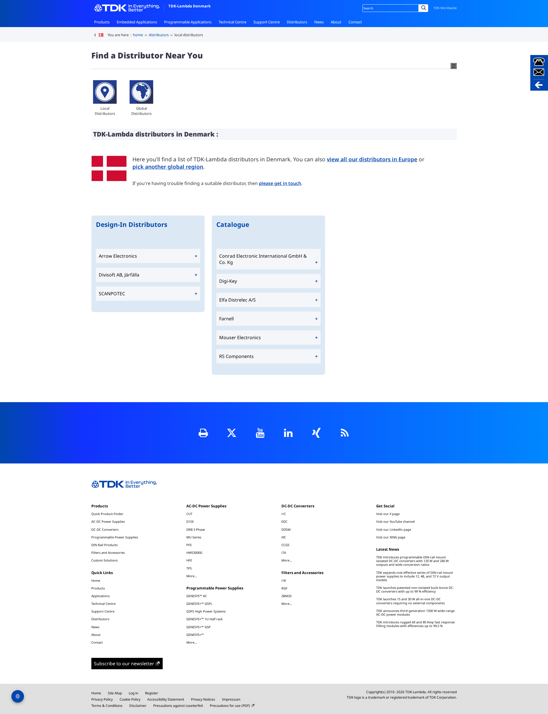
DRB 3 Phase (195, 529)
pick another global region (167, 166)
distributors (159, 34)
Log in (133, 693)
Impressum (231, 699)
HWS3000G (194, 552)
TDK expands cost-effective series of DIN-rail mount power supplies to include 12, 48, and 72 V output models (414, 576)
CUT (189, 514)
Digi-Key (228, 281)
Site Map (115, 693)
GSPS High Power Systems (205, 611)
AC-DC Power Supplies (108, 521)
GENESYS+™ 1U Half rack (204, 619)
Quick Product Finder (107, 514)
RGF (284, 588)
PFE (189, 545)
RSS (345, 433)
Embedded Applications (137, 22)
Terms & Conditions (106, 705)
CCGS (285, 545)
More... (191, 575)
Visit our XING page (390, 537)
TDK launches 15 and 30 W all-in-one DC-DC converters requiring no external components (410, 601)
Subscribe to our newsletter (124, 663)
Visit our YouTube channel (395, 521)
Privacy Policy (102, 699)
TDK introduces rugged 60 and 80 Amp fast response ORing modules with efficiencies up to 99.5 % (415, 624)
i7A (283, 552)
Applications (100, 596)
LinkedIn (288, 433)
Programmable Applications (187, 22)
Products (102, 22)
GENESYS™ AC (196, 596)
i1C (283, 514)
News (319, 22)
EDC (284, 521)
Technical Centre (232, 22)
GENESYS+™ (195, 634)
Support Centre (266, 22)
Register (151, 693)
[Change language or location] (103, 35)
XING (316, 433)
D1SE (190, 521)
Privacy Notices (203, 699)
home (138, 34)
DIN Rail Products (104, 545)
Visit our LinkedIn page (393, 529)
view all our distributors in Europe (372, 159)
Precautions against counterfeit (178, 705)
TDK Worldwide (445, 8)
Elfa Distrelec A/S (237, 300)
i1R (283, 580)
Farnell (226, 319)
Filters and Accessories (108, 552)
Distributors (297, 22)
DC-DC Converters (104, 529)
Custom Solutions (104, 560)
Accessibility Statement (165, 699)
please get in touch (280, 183)
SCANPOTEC (112, 293)
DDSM (286, 529)
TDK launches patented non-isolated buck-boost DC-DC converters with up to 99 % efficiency (415, 589)
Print (203, 433)
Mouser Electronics (240, 337)
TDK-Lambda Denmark (189, 6)
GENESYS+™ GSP (198, 627)
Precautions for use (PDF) (230, 705)
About (336, 22)
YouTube (260, 433)
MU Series (193, 537)
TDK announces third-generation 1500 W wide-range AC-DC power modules (415, 613)
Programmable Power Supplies (114, 537)
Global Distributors (141, 111)
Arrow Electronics (118, 256)
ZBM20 (286, 596)
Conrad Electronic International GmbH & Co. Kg (263, 259)
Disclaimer (137, 705)
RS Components (236, 356)
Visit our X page (388, 514)
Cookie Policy (130, 699)
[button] (539, 73)
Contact (355, 22)
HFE (189, 560)
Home (95, 580)
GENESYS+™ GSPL (199, 603)
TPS (189, 568)
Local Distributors (105, 111)
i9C (283, 537)
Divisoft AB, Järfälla (119, 275)
